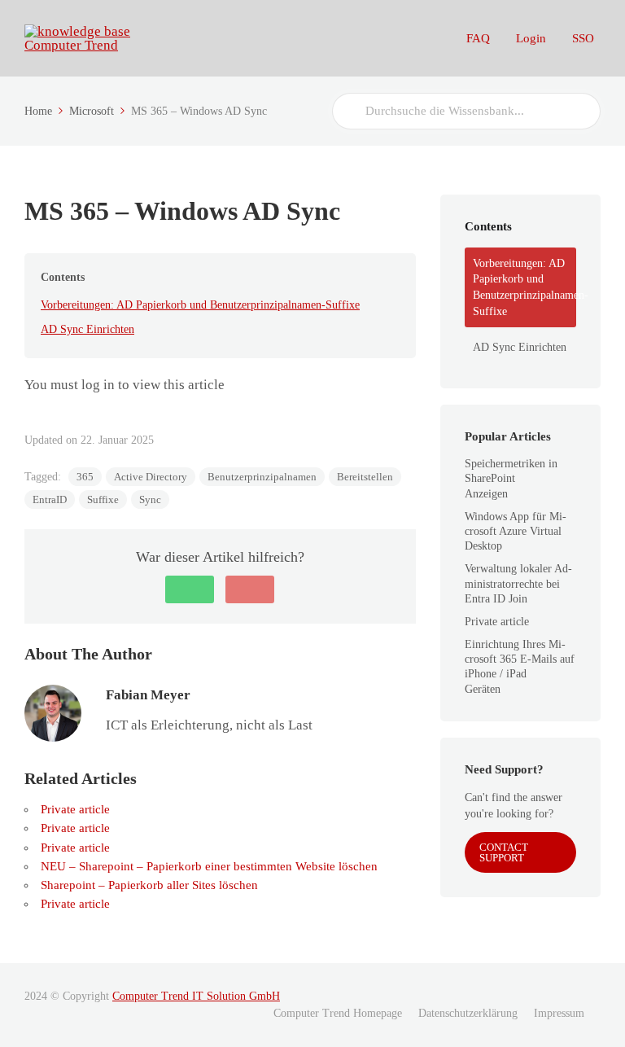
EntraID (50, 499)
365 (85, 477)
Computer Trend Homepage (337, 1013)
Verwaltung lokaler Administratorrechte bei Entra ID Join (518, 583)
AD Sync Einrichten (87, 329)
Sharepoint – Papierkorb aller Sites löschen (149, 884)
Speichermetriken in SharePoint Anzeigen (511, 478)
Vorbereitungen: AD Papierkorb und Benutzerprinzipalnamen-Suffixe (200, 305)
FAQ (478, 38)
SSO (583, 38)
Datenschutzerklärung (468, 1013)
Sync (150, 499)
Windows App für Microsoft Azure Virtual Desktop (515, 531)
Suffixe (103, 499)
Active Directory (150, 477)
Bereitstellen (365, 477)
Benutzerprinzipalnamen (262, 477)
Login (531, 38)
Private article (75, 809)
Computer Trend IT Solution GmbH (196, 996)
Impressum (559, 1013)
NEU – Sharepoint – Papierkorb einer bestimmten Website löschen (209, 866)
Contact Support (503, 852)
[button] (189, 589)
